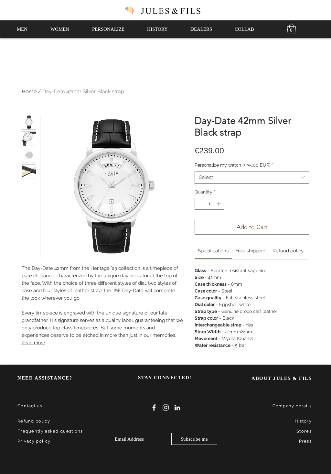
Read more (33, 342)
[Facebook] (154, 407)
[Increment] (219, 203)
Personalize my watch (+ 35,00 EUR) (234, 165)
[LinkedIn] (177, 407)
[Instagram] (166, 407)
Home (29, 91)
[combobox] (252, 177)
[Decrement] (200, 203)
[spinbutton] (209, 203)
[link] (291, 29)
